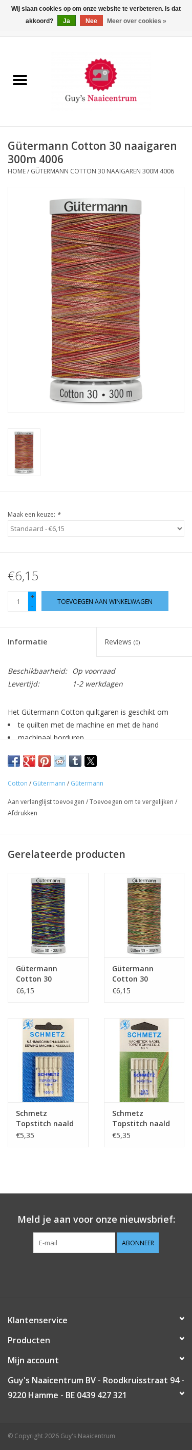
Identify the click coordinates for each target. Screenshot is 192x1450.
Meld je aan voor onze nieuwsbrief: (96, 1219)
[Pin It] (44, 761)
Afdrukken (22, 813)
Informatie (27, 641)
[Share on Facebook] (14, 761)
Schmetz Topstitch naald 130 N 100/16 (45, 1118)
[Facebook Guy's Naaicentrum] (78, 1274)
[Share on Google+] (29, 761)
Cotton (18, 783)
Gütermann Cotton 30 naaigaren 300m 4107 (141, 974)
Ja (66, 21)
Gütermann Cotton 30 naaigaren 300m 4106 (45, 974)
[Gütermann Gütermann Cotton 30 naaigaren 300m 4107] (144, 915)
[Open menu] (20, 79)
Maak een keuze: (34, 514)
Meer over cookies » (136, 21)
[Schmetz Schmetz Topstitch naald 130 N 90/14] (144, 1060)
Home (17, 171)
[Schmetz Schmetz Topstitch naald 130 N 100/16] (48, 1060)
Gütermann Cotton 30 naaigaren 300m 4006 (102, 171)
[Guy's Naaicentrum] (116, 81)
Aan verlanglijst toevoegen (47, 801)
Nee (91, 21)
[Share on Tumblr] (75, 761)
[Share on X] (90, 761)
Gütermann (49, 783)
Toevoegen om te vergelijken (132, 801)
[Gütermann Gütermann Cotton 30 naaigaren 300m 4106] (48, 915)
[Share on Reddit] (60, 761)
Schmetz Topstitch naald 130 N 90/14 (141, 1118)
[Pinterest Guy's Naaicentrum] (96, 1274)
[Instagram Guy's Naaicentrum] (114, 1274)
